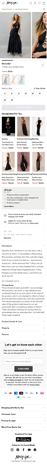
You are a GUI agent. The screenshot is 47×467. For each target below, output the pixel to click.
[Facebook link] (23, 449)
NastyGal (6, 64)
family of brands (16, 380)
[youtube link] (29, 449)
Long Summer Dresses (21, 9)
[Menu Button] (3, 3)
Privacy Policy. (35, 385)
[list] (23, 36)
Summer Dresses (7, 9)
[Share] (44, 9)
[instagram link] (12, 449)
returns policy (34, 223)
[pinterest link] (17, 449)
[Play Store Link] (23, 439)
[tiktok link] (35, 449)
